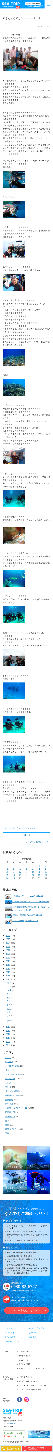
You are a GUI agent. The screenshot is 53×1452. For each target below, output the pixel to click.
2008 (8, 1045)
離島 (7, 1125)
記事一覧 (27, 835)
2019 (8, 961)
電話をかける (13, 1448)
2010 (8, 1038)
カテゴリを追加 (12, 1066)
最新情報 (9, 1100)
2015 (8, 975)
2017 (8, 968)
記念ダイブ (10, 1116)
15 (39, 872)
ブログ (5, 23)
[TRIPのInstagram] (26, 1400)
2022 (8, 950)
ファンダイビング (25, 1352)
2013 (8, 1027)
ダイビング (10, 1079)
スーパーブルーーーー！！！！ (21, 828)
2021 (8, 954)
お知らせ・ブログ (12, 1341)
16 (46, 872)
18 (14, 875)
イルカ (8, 1058)
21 (33, 875)
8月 (9, 998)
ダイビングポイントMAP (28, 1381)
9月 (9, 994)
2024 (8, 943)
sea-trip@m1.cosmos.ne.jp (24, 1300)
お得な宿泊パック (25, 1377)
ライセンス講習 (12, 1091)
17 (7, 875)
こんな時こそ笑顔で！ (35, 842)
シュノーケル (24, 1360)
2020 (8, 957)
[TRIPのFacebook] (19, 1400)
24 (7, 878)
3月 (9, 1016)
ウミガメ (9, 1062)
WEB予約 (32, 1337)
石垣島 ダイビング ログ (17, 1108)
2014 (8, 979)
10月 (9, 990)
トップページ (10, 1328)
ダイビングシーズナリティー (30, 1390)
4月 (9, 1012)
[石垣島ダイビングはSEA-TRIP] (10, 5)
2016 (8, 972)
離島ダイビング (12, 1129)
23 (46, 875)
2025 (8, 939)
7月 (9, 1001)
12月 (9, 983)
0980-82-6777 (24, 1286)
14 (33, 872)
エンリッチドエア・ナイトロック (31, 1368)
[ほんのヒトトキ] (14, 1436)
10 (7, 872)
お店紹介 (32, 1333)
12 (20, 872)
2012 (8, 1030)
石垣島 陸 (10, 1112)
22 (39, 875)
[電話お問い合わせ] (34, 5)
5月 (9, 1008)
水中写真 (9, 1104)
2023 (8, 946)
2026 (8, 935)
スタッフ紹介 (10, 1333)
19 (20, 875)
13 (26, 872)
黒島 (7, 1133)
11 (14, 872)
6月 (9, 1005)
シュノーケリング (13, 1074)
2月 (9, 1019)
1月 (9, 1023)
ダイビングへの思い (36, 1328)
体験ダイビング (12, 1095)
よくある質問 (10, 1337)
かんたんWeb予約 (36, 1448)
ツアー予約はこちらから (26, 1310)
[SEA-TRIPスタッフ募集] (39, 1436)
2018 (8, 965)
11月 (9, 986)
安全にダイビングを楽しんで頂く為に (33, 1385)
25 (14, 878)
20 (26, 875)
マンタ (8, 1087)
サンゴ (8, 1070)
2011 (8, 1034)
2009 (8, 1041)
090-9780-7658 (32, 1290)
